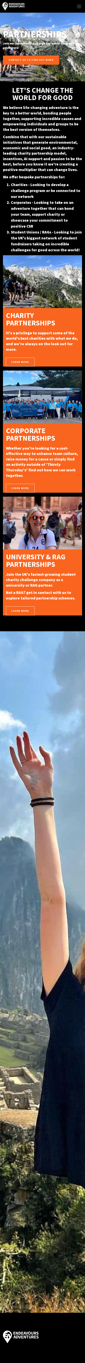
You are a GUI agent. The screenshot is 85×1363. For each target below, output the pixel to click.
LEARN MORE (20, 361)
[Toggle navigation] (79, 6)
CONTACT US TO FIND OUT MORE (31, 59)
